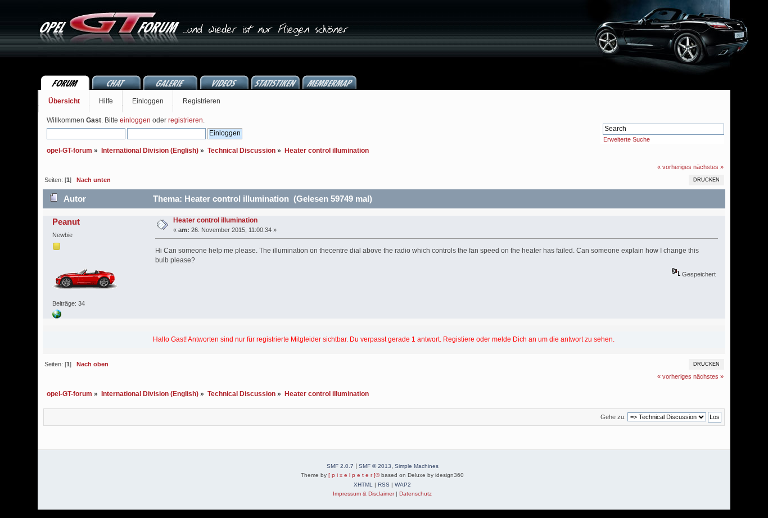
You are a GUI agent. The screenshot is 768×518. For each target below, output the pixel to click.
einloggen (135, 120)
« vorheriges (674, 166)
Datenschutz (415, 493)
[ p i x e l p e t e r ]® (354, 475)
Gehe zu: (613, 417)
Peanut (66, 221)
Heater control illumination (215, 220)
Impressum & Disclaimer (363, 493)
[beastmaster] (56, 316)
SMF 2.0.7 (340, 466)
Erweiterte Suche (626, 139)
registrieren (185, 120)
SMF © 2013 (375, 466)
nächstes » (708, 166)
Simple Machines (417, 466)
